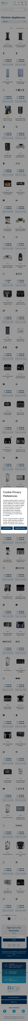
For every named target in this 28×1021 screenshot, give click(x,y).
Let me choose (7, 528)
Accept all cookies (20, 528)
